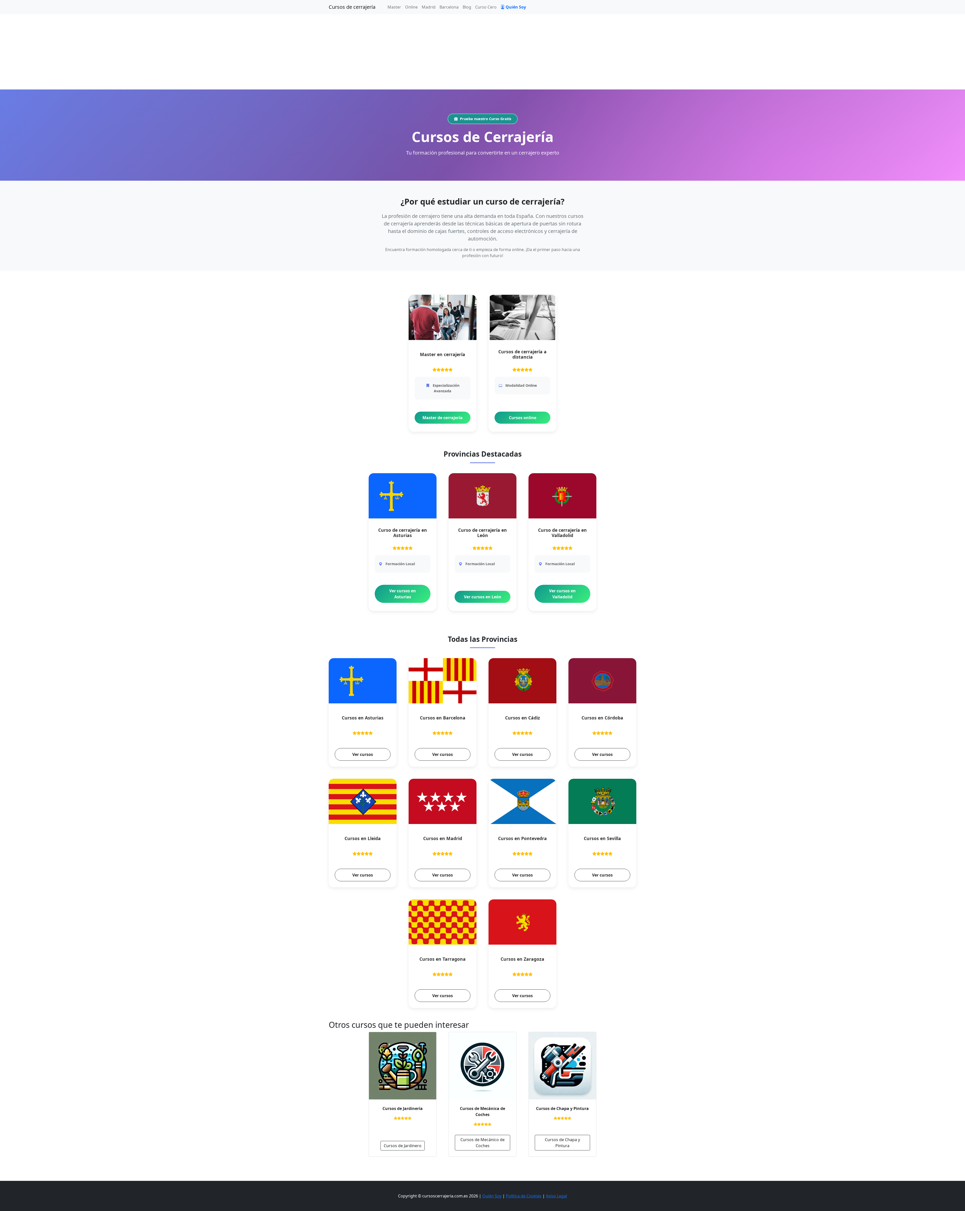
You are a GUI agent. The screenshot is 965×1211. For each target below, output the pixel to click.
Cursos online (522, 417)
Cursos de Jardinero (402, 1145)
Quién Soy (516, 7)
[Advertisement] (482, 52)
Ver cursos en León (482, 597)
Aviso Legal (556, 1196)
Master (394, 7)
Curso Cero (486, 7)
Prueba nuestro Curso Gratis (485, 118)
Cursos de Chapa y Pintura (562, 1142)
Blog (467, 7)
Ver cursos (362, 754)
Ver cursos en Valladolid (562, 594)
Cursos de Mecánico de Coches (482, 1142)
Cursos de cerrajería (352, 7)
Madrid (429, 7)
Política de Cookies (524, 1196)
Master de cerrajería (442, 417)
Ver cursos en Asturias (402, 594)
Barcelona (449, 7)
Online (411, 7)
